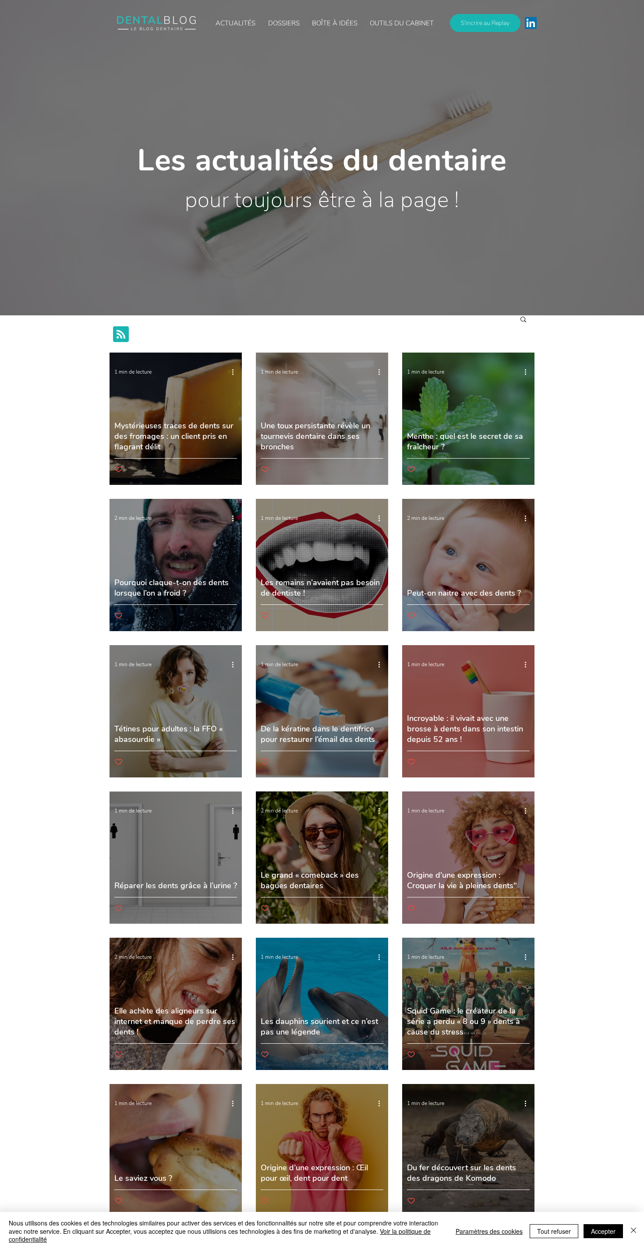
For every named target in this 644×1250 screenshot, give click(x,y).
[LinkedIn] (531, 23)
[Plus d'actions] (235, 372)
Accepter (603, 1231)
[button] (335, 23)
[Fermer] (633, 1231)
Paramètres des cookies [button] (489, 1231)
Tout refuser (554, 1231)
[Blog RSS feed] (121, 334)
